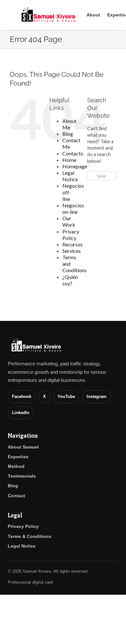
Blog (67, 134)
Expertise (18, 456)
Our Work (68, 221)
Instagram (97, 396)
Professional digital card (30, 582)
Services (71, 251)
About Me (69, 124)
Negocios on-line (73, 208)
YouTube (66, 396)
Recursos (72, 244)
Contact (16, 495)
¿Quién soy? (70, 280)
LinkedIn (20, 412)
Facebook (21, 396)
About (93, 14)
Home (69, 160)
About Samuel (23, 447)
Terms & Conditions (29, 536)
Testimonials (22, 476)
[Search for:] (101, 175)
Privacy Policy (70, 234)
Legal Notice (70, 176)
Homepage (74, 166)
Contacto (72, 153)
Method (16, 466)
